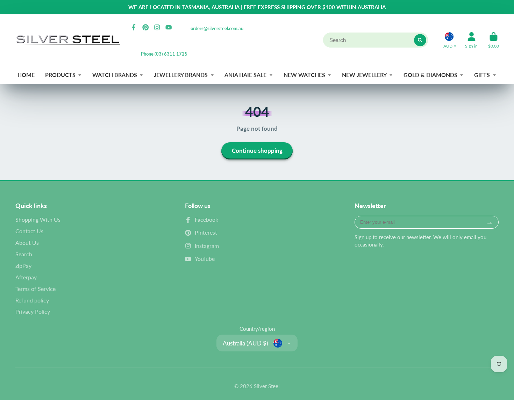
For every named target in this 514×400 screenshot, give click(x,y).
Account (471, 40)
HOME (26, 74)
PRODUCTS (60, 74)
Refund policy (32, 300)
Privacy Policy (32, 311)
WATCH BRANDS (114, 74)
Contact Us (29, 231)
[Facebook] (133, 27)
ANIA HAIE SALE (245, 74)
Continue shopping (257, 150)
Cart (493, 40)
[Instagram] (157, 27)
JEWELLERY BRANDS (181, 74)
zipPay (23, 265)
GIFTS (482, 74)
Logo (67, 40)
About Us (27, 242)
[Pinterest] (145, 27)
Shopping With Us (37, 219)
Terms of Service (35, 288)
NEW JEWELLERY (364, 74)
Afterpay (26, 277)
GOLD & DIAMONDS (430, 74)
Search (23, 254)
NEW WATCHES (304, 74)
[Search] (420, 40)
